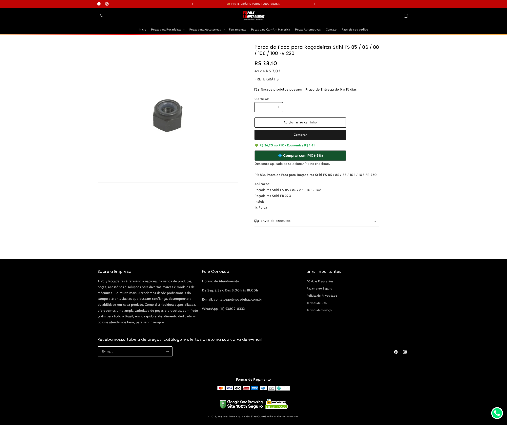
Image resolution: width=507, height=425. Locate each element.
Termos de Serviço (319, 310)
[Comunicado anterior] (192, 4)
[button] (102, 15)
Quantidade (261, 98)
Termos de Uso (317, 303)
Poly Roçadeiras (226, 416)
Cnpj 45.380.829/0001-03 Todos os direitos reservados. (267, 416)
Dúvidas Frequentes (320, 281)
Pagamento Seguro (319, 288)
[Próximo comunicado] (314, 4)
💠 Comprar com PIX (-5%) (300, 156)
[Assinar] (167, 351)
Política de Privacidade (322, 295)
